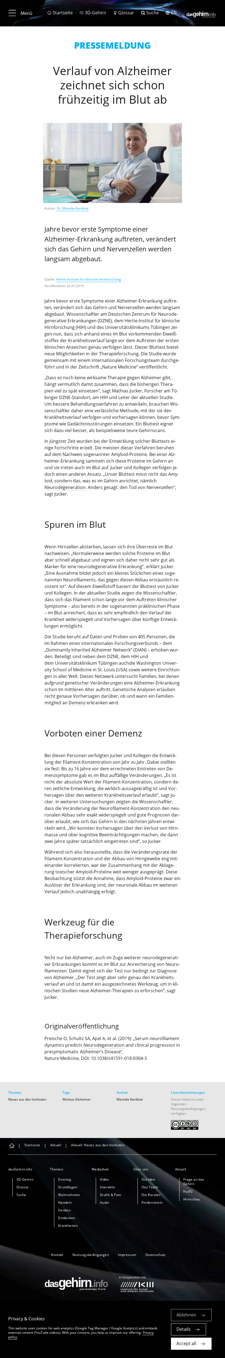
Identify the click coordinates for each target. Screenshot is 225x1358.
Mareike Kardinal (130, 1099)
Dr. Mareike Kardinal (72, 208)
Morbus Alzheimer (77, 1099)
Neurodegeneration (65, 487)
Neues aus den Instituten (27, 1099)
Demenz (77, 703)
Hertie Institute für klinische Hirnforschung (88, 279)
